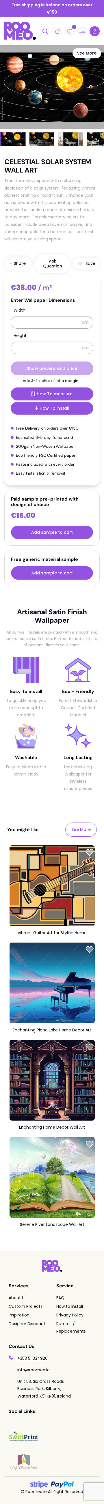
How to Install (69, 1306)
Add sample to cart (52, 532)
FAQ (60, 1298)
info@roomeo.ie (33, 1370)
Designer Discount (27, 1324)
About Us (18, 1298)
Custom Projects (25, 1306)
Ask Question (52, 263)
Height (20, 336)
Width (19, 310)
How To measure (55, 394)
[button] (86, 263)
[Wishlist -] (74, 27)
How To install (54, 408)
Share (20, 263)
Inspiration (19, 1315)
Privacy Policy (69, 1315)
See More (86, 53)
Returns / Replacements (71, 1327)
